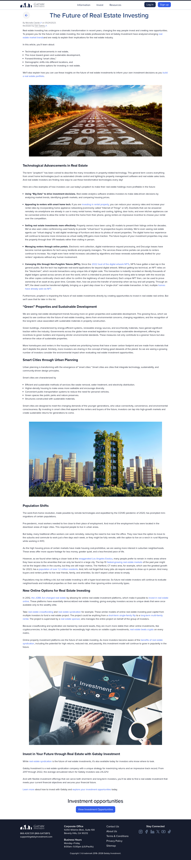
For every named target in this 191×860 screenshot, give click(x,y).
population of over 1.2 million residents (58, 569)
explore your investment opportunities (92, 789)
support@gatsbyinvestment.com (36, 836)
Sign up (164, 5)
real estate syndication (69, 612)
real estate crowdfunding (40, 612)
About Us (111, 831)
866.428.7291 (27, 833)
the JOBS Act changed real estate (48, 598)
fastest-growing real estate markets (124, 562)
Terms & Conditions (117, 836)
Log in (150, 5)
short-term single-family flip (122, 615)
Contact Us (112, 826)
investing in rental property (95, 204)
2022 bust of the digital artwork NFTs (110, 264)
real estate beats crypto (142, 629)
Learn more (28, 789)
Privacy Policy (114, 841)
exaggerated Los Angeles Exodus (96, 558)
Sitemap (111, 846)
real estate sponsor (70, 619)
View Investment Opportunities (95, 809)
